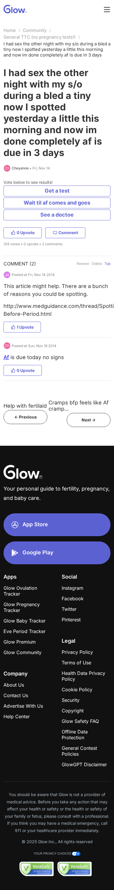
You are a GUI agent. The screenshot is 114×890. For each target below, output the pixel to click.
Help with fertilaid (25, 406)
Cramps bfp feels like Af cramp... (79, 405)
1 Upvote (25, 327)
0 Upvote (25, 232)
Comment (68, 232)
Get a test (57, 191)
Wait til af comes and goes (57, 203)
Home (10, 30)
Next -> (89, 419)
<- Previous (25, 416)
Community (34, 30)
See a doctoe (57, 215)
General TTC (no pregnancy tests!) (39, 37)
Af (6, 357)
